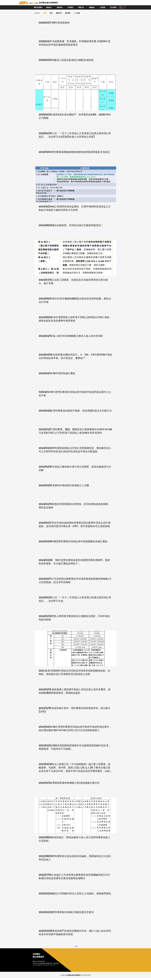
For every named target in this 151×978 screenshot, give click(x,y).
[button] (38, 7)
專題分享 (59, 13)
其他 (51, 13)
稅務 (44, 13)
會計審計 (68, 13)
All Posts (37, 13)
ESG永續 (77, 13)
